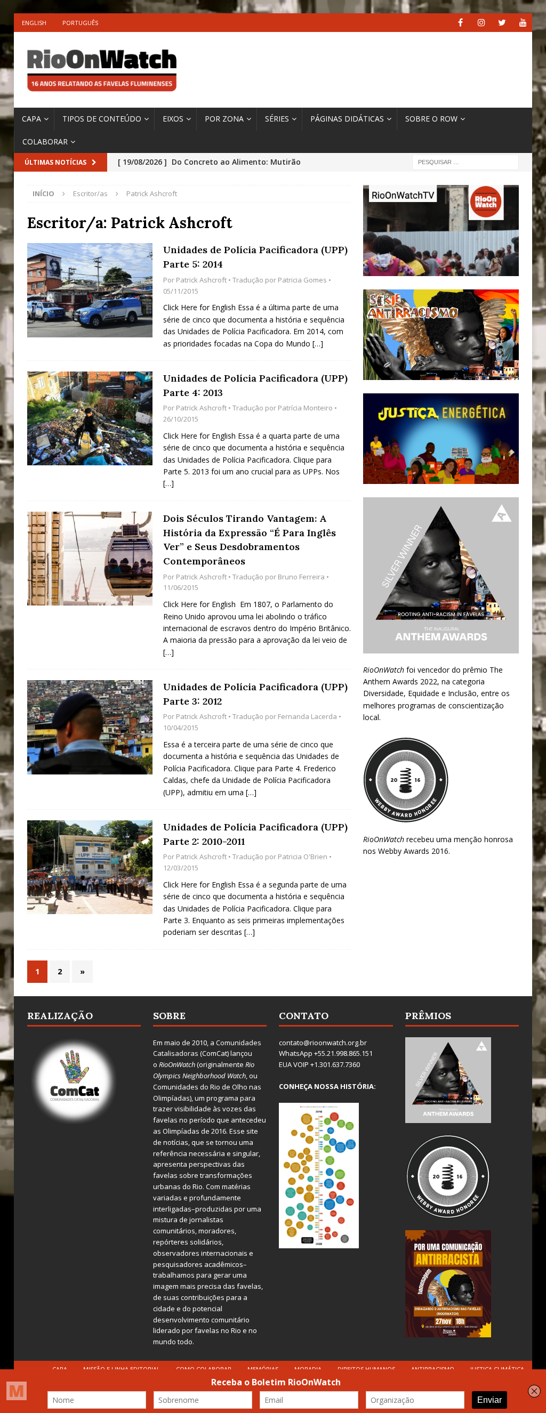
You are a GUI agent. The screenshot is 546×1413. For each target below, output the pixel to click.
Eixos (173, 119)
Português (80, 23)
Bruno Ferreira (301, 577)
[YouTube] (522, 22)
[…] (317, 343)
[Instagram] (481, 22)
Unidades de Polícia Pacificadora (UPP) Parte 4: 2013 (255, 385)
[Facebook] (460, 22)
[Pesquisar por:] (465, 162)
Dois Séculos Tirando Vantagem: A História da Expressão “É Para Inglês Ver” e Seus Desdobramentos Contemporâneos (249, 539)
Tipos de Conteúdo (101, 119)
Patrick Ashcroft (201, 280)
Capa (31, 119)
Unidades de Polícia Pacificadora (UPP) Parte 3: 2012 (255, 694)
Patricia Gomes (302, 280)
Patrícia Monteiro (305, 408)
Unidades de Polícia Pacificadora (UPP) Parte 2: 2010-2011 (255, 834)
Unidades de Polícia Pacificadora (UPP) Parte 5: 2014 (255, 257)
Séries (277, 119)
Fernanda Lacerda (307, 716)
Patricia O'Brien (302, 856)
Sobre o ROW (431, 119)
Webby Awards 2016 (413, 851)
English (34, 23)
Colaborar (45, 141)
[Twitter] (502, 22)
